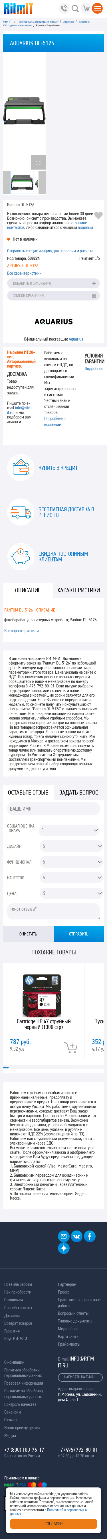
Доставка (12, 1315)
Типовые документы (75, 1321)
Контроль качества (20, 1404)
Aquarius (76, 339)
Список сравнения (28, 295)
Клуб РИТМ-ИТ (16, 1338)
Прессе (64, 1292)
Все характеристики (24, 273)
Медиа (10, 1435)
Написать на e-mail (80, 1377)
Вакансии (12, 1412)
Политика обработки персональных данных (23, 1372)
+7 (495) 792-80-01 (78, 1449)
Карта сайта (68, 1336)
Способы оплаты (18, 1307)
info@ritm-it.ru (20, 410)
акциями (85, 227)
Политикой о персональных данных (49, 1511)
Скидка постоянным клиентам (63, 556)
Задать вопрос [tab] (78, 792)
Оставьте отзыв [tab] (28, 792)
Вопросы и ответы (73, 1313)
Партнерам (67, 1284)
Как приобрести (17, 1292)
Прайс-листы (69, 1344)
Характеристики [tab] (78, 590)
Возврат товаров (18, 1323)
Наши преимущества (22, 1427)
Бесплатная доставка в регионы (66, 512)
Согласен (54, 1523)
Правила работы (18, 1284)
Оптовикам (13, 1299)
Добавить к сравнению (32, 283)
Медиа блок (68, 1328)
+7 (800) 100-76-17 (24, 1449)
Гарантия (12, 1331)
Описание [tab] (28, 590)
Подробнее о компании (55, 421)
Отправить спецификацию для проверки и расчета (50, 250)
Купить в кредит (58, 467)
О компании (14, 1362)
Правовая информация (23, 1383)
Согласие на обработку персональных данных (23, 1393)
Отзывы (10, 1419)
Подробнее (94, 368)
